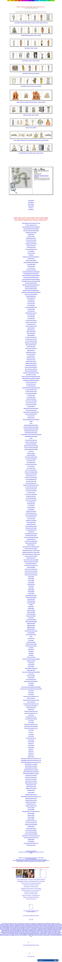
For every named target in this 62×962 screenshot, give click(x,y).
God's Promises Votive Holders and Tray (31, 277)
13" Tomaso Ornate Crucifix (31, 481)
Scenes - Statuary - (17, 140)
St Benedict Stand (31, 258)
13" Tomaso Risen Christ (31, 385)
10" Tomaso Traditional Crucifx (31, 225)
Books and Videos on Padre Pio (31, 858)
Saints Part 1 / (55, 932)
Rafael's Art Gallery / (47, 931)
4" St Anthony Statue (31, 266)
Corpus (31, 423)
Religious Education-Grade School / (13, 932)
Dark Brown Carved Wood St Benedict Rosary (31, 284)
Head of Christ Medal (31, 567)
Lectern (31, 636)
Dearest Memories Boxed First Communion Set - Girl (31, 796)
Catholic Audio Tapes (41, 923)
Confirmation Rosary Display (31, 595)
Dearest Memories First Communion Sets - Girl (31, 835)
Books (57, 925)
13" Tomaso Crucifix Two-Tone (31, 339)
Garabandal (34, 927)
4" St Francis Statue (31, 268)
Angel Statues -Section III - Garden (27, 86)
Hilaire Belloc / (33, 925)
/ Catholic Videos (27, 923)
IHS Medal (31, 604)
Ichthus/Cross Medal (31, 610)
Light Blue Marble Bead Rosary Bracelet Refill (31, 271)
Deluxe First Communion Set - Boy (31, 711)
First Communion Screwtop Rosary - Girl (31, 696)
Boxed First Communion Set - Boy (31, 724)
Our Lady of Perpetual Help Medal (31, 833)
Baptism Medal (31, 606)
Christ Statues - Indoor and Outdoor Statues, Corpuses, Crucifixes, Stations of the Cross (31, 22)
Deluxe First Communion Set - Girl (31, 713)
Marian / (54, 928)
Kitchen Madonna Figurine (31, 238)
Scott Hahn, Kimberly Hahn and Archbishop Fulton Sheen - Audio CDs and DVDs (33, 933)
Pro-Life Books (17, 931)
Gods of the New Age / (43, 927)
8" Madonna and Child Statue (31, 528)
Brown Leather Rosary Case (31, 483)
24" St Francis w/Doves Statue (31, 464)
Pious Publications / (55, 930)
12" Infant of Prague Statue (31, 498)
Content (31, 421)
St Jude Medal (31, 587)
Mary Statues (31, 202)
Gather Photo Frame (31, 329)
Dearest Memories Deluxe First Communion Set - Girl (31, 760)
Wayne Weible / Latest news (14, 935)
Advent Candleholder (31, 333)
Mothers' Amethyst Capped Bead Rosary (31, 412)
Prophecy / (23, 931)
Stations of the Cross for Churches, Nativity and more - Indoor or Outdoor (34, 140)
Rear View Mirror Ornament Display (31, 726)
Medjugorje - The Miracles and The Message (31, 897)
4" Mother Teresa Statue (31, 245)
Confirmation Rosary (31, 584)
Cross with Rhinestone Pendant (31, 718)
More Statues (31, 209)
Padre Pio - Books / (48, 930)
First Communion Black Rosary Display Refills (31, 672)
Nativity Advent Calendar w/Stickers (31, 681)
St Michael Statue (31, 234)
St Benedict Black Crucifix (31, 784)
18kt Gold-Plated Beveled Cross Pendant (31, 771)
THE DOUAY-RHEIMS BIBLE (31, 851)
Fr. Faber (29, 935)
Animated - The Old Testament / (32, 924)
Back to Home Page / (5, 923)
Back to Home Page (31, 956)
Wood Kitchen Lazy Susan (31, 374)
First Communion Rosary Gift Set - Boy (31, 837)
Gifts (37, 927)
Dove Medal (31, 647)
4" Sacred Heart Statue (31, 264)
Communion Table (31, 415)
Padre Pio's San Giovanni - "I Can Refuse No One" (31, 895)
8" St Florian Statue (31, 301)
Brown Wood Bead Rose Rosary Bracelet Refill (31, 226)
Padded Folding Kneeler (31, 707)
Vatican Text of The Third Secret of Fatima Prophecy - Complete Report (31, 857)
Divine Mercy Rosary (31, 406)
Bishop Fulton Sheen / (52, 925)
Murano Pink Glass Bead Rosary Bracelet (31, 372)
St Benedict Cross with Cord (31, 788)
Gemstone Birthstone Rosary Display (31, 425)
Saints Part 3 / (5, 933)
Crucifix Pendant (31, 662)
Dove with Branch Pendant (31, 634)
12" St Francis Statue (31, 492)
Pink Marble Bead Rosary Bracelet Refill (31, 273)
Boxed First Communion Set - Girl (31, 728)
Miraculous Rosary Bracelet (31, 260)
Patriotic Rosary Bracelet (31, 331)
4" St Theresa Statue (31, 253)
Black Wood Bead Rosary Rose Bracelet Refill (31, 275)
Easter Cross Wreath (31, 453)
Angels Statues (31, 205)
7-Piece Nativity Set (31, 299)
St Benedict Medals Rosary (31, 296)
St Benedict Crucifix (31, 790)
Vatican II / (42, 934)
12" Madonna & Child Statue (31, 520)
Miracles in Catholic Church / (48, 929)
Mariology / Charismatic (5, 929)
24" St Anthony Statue (31, 460)
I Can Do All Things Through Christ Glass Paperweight (31, 434)
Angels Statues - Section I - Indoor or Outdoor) (31, 60)
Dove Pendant (31, 640)
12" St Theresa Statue (31, 507)
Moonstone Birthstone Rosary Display (31, 445)
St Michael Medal (31, 589)
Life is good (31, 919)
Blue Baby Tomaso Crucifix (31, 361)
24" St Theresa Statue (31, 468)
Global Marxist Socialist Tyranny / (53, 927)
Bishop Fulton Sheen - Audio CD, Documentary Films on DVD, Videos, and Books (31, 861)
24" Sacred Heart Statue (31, 462)
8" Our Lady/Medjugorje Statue (31, 526)
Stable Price (31, 749)
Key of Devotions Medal (31, 614)
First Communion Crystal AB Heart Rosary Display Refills (31, 688)
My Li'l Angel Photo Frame (31, 679)
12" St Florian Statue (31, 518)
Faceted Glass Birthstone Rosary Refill (31, 428)
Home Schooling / (13, 928)
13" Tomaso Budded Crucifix (31, 479)
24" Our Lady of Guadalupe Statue (31, 471)
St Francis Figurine (31, 236)
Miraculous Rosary (31, 417)
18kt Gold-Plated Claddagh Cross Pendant (31, 773)
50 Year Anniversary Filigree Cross (31, 565)
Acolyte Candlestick (31, 327)
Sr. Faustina (7, 934)
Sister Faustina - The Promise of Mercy (31, 886)
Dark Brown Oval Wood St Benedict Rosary (31, 290)
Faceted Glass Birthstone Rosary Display (31, 427)
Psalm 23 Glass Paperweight (31, 443)
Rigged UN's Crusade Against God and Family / (31, 934)
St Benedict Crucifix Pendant (31, 232)
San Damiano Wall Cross (31, 496)
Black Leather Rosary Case (31, 475)
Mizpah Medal (31, 617)
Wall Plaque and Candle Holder (31, 342)
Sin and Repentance (23, 935)
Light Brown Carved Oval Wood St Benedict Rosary (31, 292)
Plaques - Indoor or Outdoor (31, 127)
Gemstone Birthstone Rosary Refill (31, 449)
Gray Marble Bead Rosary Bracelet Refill (31, 228)
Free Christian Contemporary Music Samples (31, 915)
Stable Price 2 (31, 743)
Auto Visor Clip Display (31, 354)
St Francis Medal (31, 580)
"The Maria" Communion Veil (31, 820)
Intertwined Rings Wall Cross (31, 563)
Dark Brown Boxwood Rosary (31, 363)
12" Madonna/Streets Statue (31, 513)
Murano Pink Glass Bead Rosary (31, 367)
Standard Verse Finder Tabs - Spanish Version (31, 552)
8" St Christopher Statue (31, 522)
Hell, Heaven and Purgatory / (5, 928)
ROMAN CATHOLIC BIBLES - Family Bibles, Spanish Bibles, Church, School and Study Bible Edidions (31, 860)
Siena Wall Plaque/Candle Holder (31, 533)
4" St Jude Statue (31, 251)
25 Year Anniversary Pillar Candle (31, 571)
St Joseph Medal (31, 582)
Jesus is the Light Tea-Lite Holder (31, 556)
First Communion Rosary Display (31, 541)
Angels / (58, 923)
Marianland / (51, 928)
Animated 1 (7, 924)
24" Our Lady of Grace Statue (31, 470)
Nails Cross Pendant (31, 698)
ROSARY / (50, 932)
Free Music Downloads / (17, 930)
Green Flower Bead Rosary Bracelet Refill (31, 230)
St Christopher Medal (31, 602)
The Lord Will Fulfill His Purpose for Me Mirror (31, 279)
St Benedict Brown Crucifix (31, 786)
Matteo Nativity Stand (31, 670)
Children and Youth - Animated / (20, 926)
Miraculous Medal (31, 792)
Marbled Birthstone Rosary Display (31, 430)
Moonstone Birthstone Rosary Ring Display (31, 419)
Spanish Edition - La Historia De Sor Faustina (31, 884)
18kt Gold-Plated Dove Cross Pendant (31, 769)
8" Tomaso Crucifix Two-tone (31, 320)
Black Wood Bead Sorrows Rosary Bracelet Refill (31, 281)
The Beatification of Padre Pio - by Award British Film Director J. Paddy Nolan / (17, 925)
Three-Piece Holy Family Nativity (31, 824)
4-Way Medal (31, 651)
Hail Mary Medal (31, 608)
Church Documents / (29, 926)
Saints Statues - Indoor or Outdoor (31, 48)
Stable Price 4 (31, 754)
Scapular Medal (31, 576)
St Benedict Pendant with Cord (31, 794)
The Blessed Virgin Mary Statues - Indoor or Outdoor (31, 35)
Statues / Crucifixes (13, 923)
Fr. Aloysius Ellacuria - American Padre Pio (18, 927)
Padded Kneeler (31, 709)
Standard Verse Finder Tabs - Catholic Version (31, 550)
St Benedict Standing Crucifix (31, 805)
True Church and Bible (18, 934)
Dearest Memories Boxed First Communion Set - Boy (31, 762)
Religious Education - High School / (25, 932)
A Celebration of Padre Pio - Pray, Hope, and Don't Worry (31, 890)
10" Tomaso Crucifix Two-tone (31, 337)
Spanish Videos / (58, 933)
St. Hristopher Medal (31, 599)
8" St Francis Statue (31, 303)
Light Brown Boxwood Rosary (31, 365)
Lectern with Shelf (31, 638)
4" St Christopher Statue (31, 247)
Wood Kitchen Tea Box (31, 359)
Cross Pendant (31, 673)
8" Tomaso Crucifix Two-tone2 (31, 322)
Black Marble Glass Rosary (31, 352)
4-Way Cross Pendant (31, 657)
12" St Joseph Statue (31, 501)
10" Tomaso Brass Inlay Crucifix (31, 486)
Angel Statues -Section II (31, 73)
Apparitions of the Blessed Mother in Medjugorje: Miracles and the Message (29, 929)
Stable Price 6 (31, 751)
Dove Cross (31, 732)
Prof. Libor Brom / (54, 931)
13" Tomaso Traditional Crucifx (31, 389)
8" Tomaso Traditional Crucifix (31, 326)
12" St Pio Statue (31, 505)
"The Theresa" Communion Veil (31, 822)
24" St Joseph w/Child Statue (31, 458)
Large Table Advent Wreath (31, 619)
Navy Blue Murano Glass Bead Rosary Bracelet (31, 387)
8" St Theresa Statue (31, 314)
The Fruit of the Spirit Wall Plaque (31, 294)
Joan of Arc (28, 928)
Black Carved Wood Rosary (31, 344)
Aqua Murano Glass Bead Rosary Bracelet (31, 380)
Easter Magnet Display (31, 455)
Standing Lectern (31, 756)
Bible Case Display (31, 544)
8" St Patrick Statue (31, 311)
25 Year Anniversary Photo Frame (31, 574)
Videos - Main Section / (48, 934)
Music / (11, 930)
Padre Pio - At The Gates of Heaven (31, 893)
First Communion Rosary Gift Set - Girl (31, 843)
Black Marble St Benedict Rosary (31, 286)
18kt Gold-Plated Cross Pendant (31, 766)
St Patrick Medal (31, 593)
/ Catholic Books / (34, 923)
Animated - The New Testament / (20, 924)
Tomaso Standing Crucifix (31, 828)
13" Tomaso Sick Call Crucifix (31, 488)
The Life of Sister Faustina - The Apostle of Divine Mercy (31, 883)
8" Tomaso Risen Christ (31, 324)
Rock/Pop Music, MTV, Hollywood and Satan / (40, 932)
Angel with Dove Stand (31, 346)
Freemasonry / (29, 927)
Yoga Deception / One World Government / (29, 930)
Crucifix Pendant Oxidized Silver (31, 668)
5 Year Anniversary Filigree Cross (31, 569)
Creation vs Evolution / (43, 926)
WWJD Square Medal (31, 623)
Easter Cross (31, 451)
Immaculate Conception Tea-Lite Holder (31, 559)
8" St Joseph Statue (31, 305)
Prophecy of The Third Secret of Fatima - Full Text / (34, 931)
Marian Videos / (59, 928)
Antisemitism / (2, 924)
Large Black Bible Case (31, 539)
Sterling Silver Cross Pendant (31, 775)
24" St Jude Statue (31, 466)
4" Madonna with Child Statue (31, 243)
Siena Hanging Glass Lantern (31, 535)
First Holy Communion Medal (31, 645)
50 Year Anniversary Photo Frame (31, 572)
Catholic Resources (20, 923)
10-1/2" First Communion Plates (31, 477)
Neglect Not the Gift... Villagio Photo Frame (31, 546)
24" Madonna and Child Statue (31, 473)
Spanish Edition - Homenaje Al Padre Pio (31, 891)
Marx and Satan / (13, 929)
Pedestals (31, 207)
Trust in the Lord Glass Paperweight (31, 447)
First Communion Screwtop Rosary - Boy (31, 703)
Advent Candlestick (31, 335)
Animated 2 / (12, 924)
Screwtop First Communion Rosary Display (31, 700)
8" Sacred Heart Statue (31, 397)
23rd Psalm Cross (31, 649)
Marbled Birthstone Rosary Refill (31, 432)
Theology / (13, 934)
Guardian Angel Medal (31, 642)
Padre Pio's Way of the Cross (31, 898)
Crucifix (31, 438)
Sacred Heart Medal (31, 632)
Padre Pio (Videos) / (40, 930)
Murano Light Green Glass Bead (31, 369)
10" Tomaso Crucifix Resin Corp (31, 440)
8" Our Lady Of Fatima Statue (31, 404)
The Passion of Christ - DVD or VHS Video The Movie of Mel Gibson (31, 911)
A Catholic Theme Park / (10, 926)
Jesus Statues (31, 200)
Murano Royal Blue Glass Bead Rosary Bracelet (31, 378)
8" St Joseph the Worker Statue (31, 307)
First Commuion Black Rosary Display (31, 537)
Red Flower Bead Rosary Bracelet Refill (31, 262)
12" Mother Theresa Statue (31, 511)
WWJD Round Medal (31, 627)
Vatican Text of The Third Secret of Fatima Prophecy (40, 935)
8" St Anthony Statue (31, 395)
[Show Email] (55, 960)
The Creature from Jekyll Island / (53, 926)
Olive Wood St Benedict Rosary (31, 283)
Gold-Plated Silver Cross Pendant (31, 764)
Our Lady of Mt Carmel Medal (31, 830)
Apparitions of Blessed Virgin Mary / (44, 924)
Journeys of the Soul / (34, 928)
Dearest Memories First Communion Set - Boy (31, 811)
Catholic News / (54, 923)
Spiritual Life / (2, 934)
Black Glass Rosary (31, 350)
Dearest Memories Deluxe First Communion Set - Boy (31, 758)
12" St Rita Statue (31, 509)
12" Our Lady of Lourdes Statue (31, 494)
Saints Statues (31, 204)
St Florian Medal (31, 578)
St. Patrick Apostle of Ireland (13, 933)
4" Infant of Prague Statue (31, 241)
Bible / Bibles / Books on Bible (41, 925)
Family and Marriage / (7, 927)
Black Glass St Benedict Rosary (31, 288)
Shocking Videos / (51, 933)
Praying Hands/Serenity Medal (31, 621)
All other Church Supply (31, 845)
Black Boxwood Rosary (31, 357)
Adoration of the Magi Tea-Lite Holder (31, 561)
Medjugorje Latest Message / (43, 928)
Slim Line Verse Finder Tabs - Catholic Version (31, 554)
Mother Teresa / (7, 930)
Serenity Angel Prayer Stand (31, 410)
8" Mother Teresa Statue (31, 524)
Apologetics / (53, 924)
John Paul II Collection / (21, 928)
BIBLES (31, 852)
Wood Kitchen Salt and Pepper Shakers (31, 408)
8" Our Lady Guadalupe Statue (31, 393)
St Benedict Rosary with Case (31, 802)
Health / (60, 927)
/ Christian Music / (48, 923)
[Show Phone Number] (57, 960)
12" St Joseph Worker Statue (31, 529)
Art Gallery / (58, 924)
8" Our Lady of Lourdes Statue (31, 400)
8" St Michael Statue (31, 309)
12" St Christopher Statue (31, 516)
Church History (36, 926)
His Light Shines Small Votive (31, 348)
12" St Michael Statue (31, 503)
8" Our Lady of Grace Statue (31, 402)
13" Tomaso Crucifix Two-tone (31, 391)
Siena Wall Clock (31, 531)
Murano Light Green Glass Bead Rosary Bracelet (31, 376)
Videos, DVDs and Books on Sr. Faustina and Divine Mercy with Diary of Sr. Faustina (31, 859)
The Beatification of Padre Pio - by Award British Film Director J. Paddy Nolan (31, 881)
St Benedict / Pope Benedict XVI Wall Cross (31, 256)
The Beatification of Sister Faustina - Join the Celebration (31, 888)
